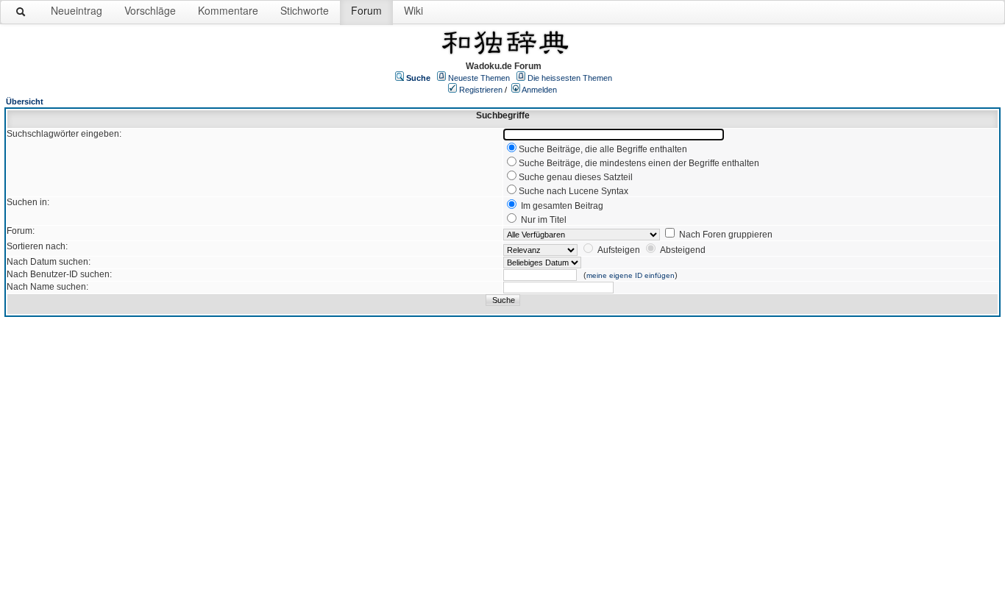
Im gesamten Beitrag (562, 206)
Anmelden (539, 89)
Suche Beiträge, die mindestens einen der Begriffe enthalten (639, 163)
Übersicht (24, 101)
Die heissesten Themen (570, 78)
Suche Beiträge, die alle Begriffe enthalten (603, 149)
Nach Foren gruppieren (726, 234)
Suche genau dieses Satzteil (576, 177)
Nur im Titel (544, 220)
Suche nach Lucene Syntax (573, 191)
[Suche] (21, 14)
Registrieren (480, 89)
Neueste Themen (479, 78)
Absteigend (683, 250)
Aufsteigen (618, 250)
